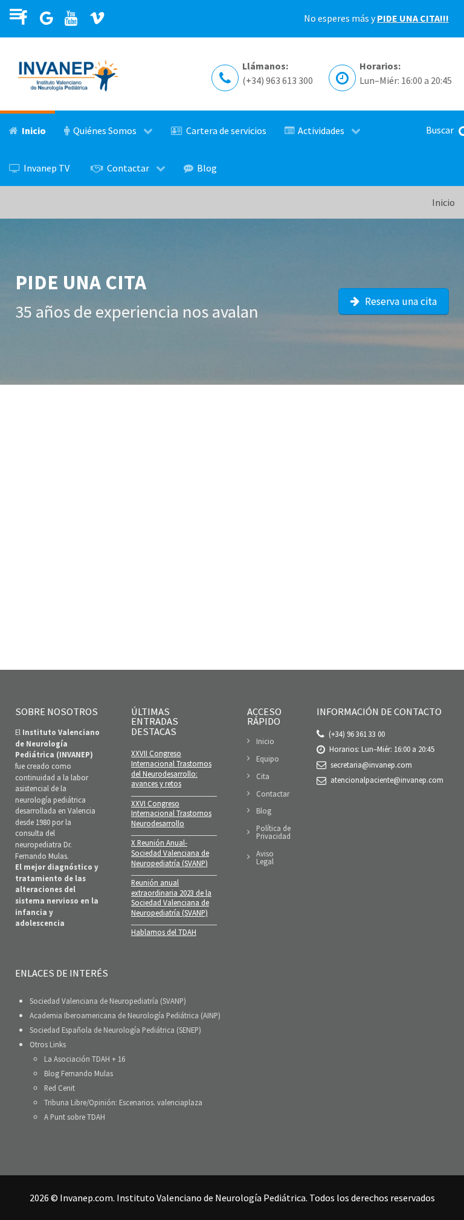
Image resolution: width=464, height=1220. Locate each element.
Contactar (272, 793)
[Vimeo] (97, 19)
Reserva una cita (399, 301)
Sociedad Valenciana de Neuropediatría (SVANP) (108, 1001)
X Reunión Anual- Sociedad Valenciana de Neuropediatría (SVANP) (170, 852)
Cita (262, 776)
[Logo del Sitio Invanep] (68, 74)
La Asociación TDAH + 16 (84, 1059)
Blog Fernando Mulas (78, 1073)
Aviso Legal (265, 857)
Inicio (265, 741)
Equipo (267, 758)
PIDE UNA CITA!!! (413, 18)
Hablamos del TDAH (163, 932)
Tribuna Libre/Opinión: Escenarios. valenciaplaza (123, 1102)
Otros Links (48, 1044)
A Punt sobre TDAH (74, 1117)
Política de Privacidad (273, 832)
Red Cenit (59, 1088)
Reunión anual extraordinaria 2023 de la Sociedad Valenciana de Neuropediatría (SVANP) (171, 897)
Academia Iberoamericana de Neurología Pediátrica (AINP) (125, 1015)
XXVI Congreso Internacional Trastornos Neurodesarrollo (171, 813)
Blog (263, 810)
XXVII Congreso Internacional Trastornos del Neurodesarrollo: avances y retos (171, 768)
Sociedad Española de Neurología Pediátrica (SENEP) (115, 1030)
